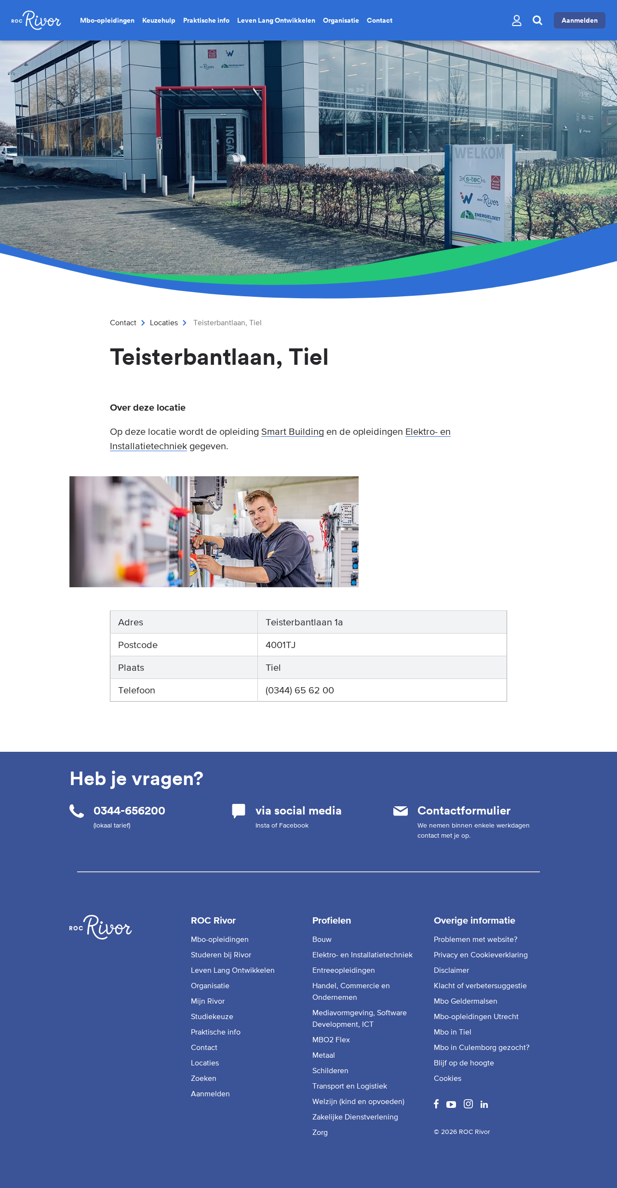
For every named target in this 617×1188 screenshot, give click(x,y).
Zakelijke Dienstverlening (355, 1116)
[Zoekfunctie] (537, 20)
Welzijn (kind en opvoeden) (358, 1101)
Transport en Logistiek (349, 1085)
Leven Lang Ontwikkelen (276, 20)
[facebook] (436, 1105)
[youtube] (451, 1105)
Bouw (322, 939)
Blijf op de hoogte (464, 1062)
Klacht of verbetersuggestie (480, 985)
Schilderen (330, 1070)
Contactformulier (463, 810)
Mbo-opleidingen (107, 20)
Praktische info (206, 20)
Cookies (447, 1078)
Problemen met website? (475, 939)
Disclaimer (451, 970)
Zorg (320, 1132)
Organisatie (341, 20)
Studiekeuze (212, 1016)
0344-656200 (129, 810)
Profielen (331, 920)
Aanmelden (580, 20)
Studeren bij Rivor (221, 954)
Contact (379, 20)
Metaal (323, 1054)
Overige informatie (474, 920)
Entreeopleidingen (343, 970)
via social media (298, 810)
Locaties (164, 322)
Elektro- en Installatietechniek (362, 954)
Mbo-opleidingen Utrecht (476, 1016)
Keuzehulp (158, 20)
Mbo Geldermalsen (465, 1000)
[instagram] (468, 1105)
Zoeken (203, 1078)
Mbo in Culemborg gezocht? (481, 1047)
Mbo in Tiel (452, 1031)
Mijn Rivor (208, 1000)
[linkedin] (484, 1105)
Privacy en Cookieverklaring (481, 954)
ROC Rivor (213, 920)
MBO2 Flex (331, 1039)
